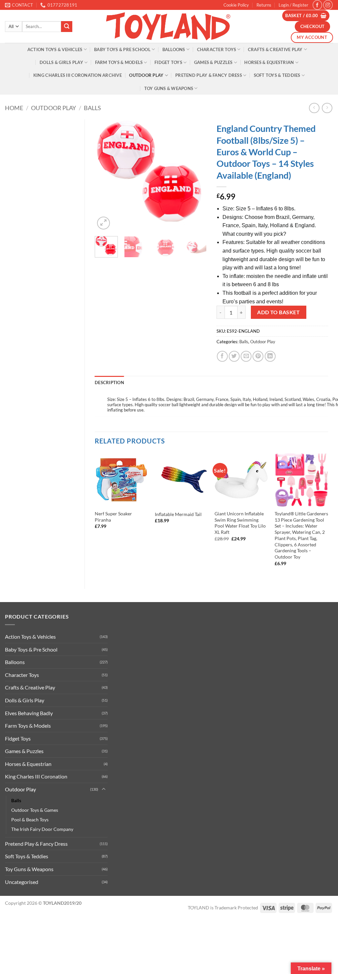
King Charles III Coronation (36, 776)
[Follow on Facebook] (317, 5)
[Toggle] (104, 789)
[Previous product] (327, 108)
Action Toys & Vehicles (55, 49)
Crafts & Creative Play (275, 49)
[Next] (196, 175)
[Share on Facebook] (222, 356)
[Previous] (105, 175)
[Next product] (314, 108)
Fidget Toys (168, 62)
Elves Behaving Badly (29, 713)
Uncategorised (21, 882)
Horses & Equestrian (269, 62)
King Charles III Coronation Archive (77, 75)
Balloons (173, 49)
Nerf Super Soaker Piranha (113, 517)
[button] (293, 5)
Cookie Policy (236, 5)
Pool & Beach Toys (30, 819)
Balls (92, 107)
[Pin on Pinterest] (258, 356)
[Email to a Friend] (246, 356)
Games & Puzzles (213, 62)
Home (14, 107)
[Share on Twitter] (234, 356)
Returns (263, 5)
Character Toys (216, 49)
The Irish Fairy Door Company (42, 829)
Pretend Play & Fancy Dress (208, 75)
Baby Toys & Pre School (122, 49)
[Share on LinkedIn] (270, 356)
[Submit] (66, 26)
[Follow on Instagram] (328, 5)
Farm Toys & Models (119, 62)
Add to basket (278, 312)
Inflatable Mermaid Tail (178, 514)
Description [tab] (109, 382)
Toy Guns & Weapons (168, 88)
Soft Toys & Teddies (277, 75)
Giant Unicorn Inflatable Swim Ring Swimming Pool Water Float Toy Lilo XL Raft (240, 523)
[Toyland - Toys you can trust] (169, 26)
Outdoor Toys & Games (34, 810)
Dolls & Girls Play (61, 62)
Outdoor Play (146, 75)
